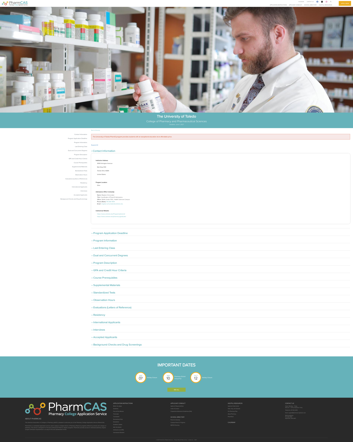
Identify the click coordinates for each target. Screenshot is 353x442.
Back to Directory (95, 130)
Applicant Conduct (295, 5)
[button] (220, 151)
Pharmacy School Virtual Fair (180, 377)
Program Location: (101, 182)
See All (176, 390)
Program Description (80, 154)
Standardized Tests (81, 171)
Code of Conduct (175, 409)
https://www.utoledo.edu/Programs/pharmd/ (111, 214)
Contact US (289, 403)
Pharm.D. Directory (175, 420)
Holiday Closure (152, 377)
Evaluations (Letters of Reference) (76, 179)
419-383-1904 (110, 201)
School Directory (310, 5)
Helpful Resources (325, 5)
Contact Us (310, 1)
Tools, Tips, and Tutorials (234, 409)
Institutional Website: (102, 211)
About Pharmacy (232, 414)
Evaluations (116, 422)
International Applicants (79, 187)
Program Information (80, 142)
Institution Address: (102, 160)
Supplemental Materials (79, 167)
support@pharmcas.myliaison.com (297, 413)
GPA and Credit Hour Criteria (78, 158)
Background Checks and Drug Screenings (73, 199)
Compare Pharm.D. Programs (178, 422)
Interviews (84, 191)
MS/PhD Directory (175, 425)
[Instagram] (326, 2)
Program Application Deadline (77, 138)
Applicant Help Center (233, 406)
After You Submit (117, 427)
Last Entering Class (81, 146)
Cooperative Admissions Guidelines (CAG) (181, 411)
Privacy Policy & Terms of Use (180, 440)
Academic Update (117, 424)
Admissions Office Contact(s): (105, 192)
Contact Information (80, 134)
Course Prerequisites (80, 162)
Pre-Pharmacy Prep (232, 411)
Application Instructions (278, 5)
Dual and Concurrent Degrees (77, 150)
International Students (118, 432)
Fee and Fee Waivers (118, 411)
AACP (195, 440)
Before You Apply (117, 406)
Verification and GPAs (118, 430)
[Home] (15, 3)
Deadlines (115, 409)
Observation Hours (81, 175)
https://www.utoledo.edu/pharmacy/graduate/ (111, 216)
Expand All (94, 145)
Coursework (116, 417)
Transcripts (116, 414)
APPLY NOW (345, 3)
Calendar (301, 1)
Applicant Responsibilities (177, 406)
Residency (83, 183)
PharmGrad (230, 417)
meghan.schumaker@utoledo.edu (112, 204)
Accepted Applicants (80, 195)
